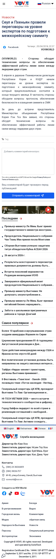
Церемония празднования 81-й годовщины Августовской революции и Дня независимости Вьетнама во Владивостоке (27, 342)
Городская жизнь (11, 514)
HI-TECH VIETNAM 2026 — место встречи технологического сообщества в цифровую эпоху (28, 400)
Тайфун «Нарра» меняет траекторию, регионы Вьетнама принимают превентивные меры (23, 371)
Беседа (33, 503)
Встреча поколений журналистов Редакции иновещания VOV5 (23, 273)
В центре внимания (11, 508)
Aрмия (5, 503)
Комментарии (36, 514)
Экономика (35, 536)
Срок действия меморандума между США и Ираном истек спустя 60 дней (28, 352)
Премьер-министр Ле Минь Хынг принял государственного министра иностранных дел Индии (29, 228)
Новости (8, 17)
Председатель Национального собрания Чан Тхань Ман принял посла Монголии (28, 238)
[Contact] (3, 555)
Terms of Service (8, 179)
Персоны (6, 531)
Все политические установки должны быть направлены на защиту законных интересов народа (28, 362)
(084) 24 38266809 (15, 467)
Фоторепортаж (9, 536)
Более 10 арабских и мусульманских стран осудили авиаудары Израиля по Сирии (27, 332)
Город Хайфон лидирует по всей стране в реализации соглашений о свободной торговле (26, 410)
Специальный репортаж (41, 531)
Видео (32, 508)
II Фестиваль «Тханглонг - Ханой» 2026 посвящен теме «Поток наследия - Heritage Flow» (27, 381)
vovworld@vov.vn (14, 479)
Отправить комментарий (26, 195)
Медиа (5, 519)
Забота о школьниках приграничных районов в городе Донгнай (25, 312)
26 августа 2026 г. (14, 255)
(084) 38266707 (13, 471)
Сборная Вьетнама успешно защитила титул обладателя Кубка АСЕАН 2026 (27, 247)
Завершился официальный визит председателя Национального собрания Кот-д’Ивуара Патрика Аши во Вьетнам (28, 283)
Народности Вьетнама (13, 525)
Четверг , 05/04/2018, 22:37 (40, 46)
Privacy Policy (42, 177)
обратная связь (37, 519)
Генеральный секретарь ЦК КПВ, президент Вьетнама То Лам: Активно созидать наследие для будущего (27, 420)
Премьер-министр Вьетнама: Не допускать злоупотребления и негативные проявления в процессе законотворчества (25, 293)
